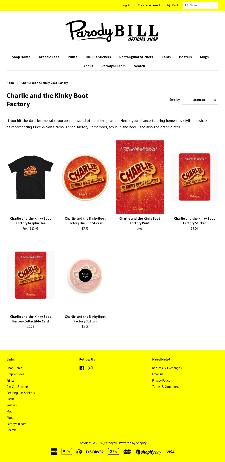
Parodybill (111, 443)
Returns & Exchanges (167, 368)
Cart (175, 5)
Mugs (204, 57)
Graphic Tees (49, 57)
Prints (72, 57)
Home (11, 83)
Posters (185, 57)
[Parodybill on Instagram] (90, 369)
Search (139, 66)
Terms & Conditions (165, 387)
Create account (149, 5)
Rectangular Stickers (136, 57)
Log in (126, 5)
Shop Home (21, 57)
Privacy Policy (161, 380)
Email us (157, 374)
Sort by (174, 99)
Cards (166, 57)
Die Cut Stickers (98, 57)
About (88, 66)
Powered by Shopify (133, 443)
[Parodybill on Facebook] (81, 369)
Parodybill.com (114, 66)
